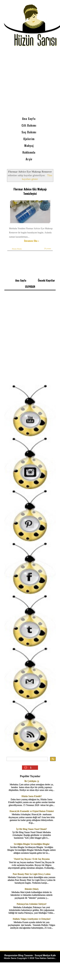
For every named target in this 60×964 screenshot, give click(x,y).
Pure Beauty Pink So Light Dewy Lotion (31, 874)
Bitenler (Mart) (31, 889)
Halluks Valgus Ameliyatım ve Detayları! (31, 919)
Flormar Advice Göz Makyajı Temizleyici (30, 191)
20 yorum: (47, 248)
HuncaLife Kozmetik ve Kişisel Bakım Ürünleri (31, 811)
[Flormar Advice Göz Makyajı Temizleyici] (30, 224)
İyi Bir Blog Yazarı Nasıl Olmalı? (31, 829)
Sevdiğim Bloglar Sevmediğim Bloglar (31, 844)
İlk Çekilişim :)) (31, 781)
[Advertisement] (30, 83)
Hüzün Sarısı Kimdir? (31, 796)
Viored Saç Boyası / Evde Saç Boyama (32, 859)
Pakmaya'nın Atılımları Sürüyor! (31, 904)
